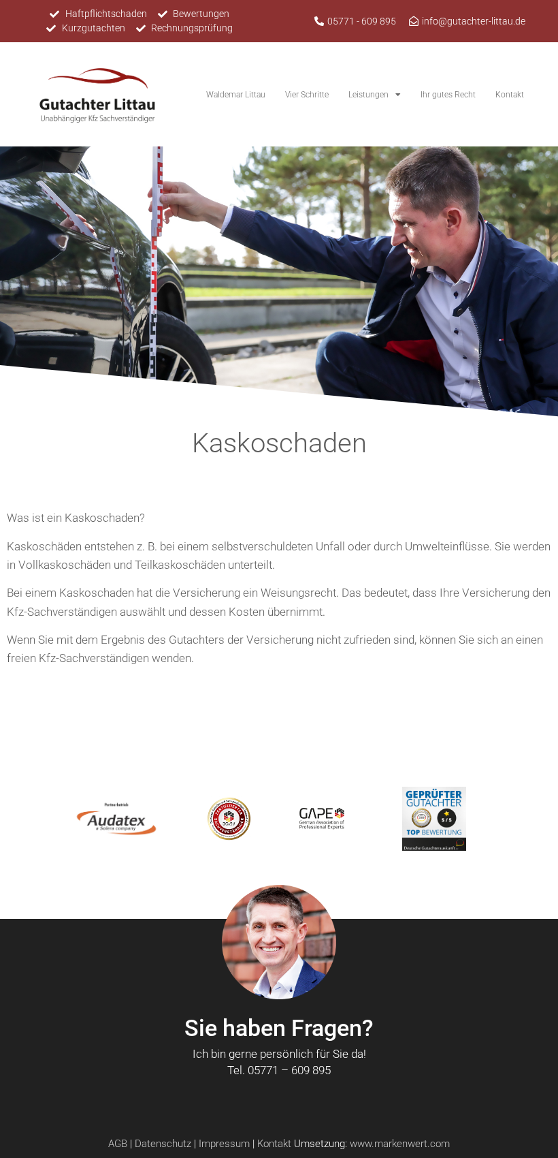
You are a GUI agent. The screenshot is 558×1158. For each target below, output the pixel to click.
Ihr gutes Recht (448, 94)
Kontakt (509, 94)
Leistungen (368, 94)
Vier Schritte (307, 94)
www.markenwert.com (400, 1144)
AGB (117, 1144)
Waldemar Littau (235, 94)
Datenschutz (163, 1144)
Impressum (224, 1144)
